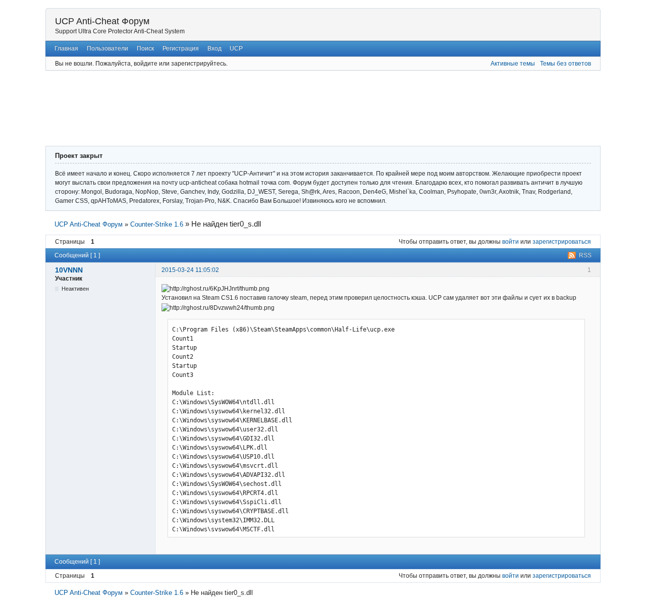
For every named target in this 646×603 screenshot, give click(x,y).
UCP (236, 48)
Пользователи (107, 48)
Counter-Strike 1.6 (156, 224)
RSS (585, 255)
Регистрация (181, 48)
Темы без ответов (565, 63)
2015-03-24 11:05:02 (190, 269)
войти (510, 241)
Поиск (145, 48)
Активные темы (513, 63)
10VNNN (69, 270)
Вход (214, 48)
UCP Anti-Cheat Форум (102, 21)
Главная (66, 48)
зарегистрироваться (561, 241)
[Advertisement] (292, 107)
